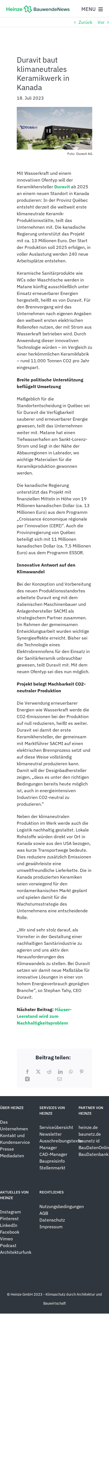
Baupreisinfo (52, 1161)
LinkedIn (8, 1225)
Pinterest (9, 1218)
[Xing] (27, 1079)
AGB (43, 1213)
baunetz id (89, 1141)
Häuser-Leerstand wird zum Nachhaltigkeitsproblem (44, 1016)
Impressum (51, 1226)
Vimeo (6, 1238)
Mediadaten (12, 1155)
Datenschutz (52, 1220)
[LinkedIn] (60, 1071)
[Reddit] (49, 1071)
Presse (7, 1149)
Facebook (9, 1232)
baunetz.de (90, 1134)
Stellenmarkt (52, 1167)
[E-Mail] (59, 1079)
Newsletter (50, 1134)
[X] (38, 1071)
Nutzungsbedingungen (61, 1206)
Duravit (62, 186)
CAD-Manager (53, 1154)
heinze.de (88, 1127)
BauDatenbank (93, 1154)
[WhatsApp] (71, 1071)
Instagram (10, 1212)
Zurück (85, 22)
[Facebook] (27, 1071)
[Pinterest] (82, 1071)
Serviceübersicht (56, 1127)
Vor (101, 22)
